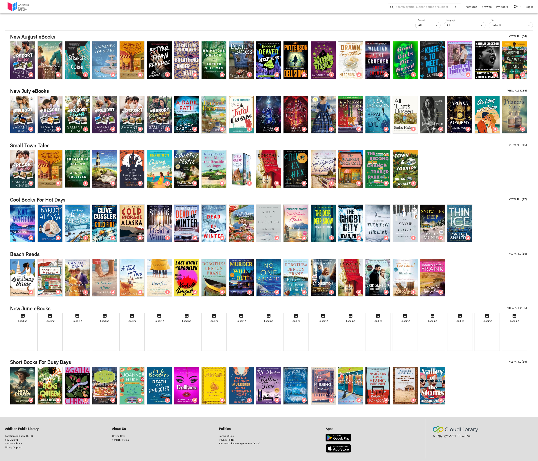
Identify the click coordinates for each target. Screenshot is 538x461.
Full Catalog (11, 439)
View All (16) (518, 254)
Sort (493, 20)
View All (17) (518, 199)
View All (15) (518, 145)
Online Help (118, 435)
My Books (502, 7)
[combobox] (518, 6)
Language (451, 20)
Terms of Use (226, 435)
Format (421, 20)
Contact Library (13, 443)
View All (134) (517, 90)
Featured (471, 7)
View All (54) (518, 36)
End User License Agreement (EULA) (239, 443)
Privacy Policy (226, 439)
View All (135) (517, 308)
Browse (487, 7)
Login (529, 7)
